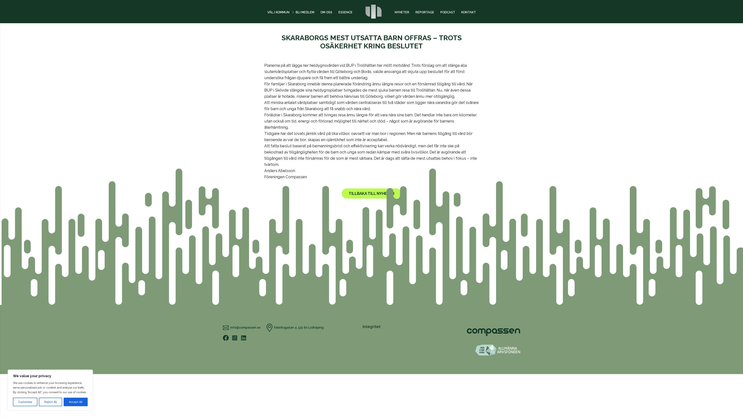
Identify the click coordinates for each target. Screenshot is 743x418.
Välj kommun (278, 12)
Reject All (50, 401)
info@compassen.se (245, 327)
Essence (345, 12)
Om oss (326, 12)
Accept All (75, 401)
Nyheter (402, 12)
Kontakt (468, 12)
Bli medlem (305, 12)
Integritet (371, 326)
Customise (25, 401)
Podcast (447, 12)
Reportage (424, 12)
